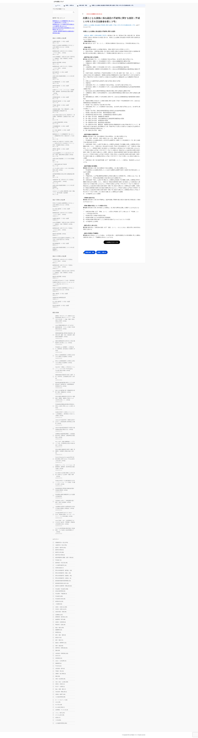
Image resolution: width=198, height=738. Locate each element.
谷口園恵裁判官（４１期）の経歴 (61, 81)
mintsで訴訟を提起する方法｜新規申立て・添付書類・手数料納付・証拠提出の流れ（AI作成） (64, 116)
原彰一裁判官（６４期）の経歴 (60, 293)
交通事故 (57, 614)
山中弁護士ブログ (59, 1)
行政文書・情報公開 (60, 691)
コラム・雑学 (58, 712)
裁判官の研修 (58, 549)
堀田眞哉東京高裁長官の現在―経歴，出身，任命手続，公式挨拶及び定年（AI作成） (65, 376)
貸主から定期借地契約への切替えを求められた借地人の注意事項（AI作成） (65, 361)
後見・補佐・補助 (59, 635)
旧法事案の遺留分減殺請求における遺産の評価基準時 (65, 495)
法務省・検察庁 (59, 694)
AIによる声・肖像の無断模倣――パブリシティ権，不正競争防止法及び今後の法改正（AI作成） (65, 443)
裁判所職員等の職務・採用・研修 (63, 557)
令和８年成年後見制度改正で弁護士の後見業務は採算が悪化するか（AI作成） (65, 428)
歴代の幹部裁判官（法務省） (62, 578)
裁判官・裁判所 (59, 547)
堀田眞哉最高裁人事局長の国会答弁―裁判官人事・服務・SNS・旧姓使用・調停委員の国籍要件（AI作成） (65, 335)
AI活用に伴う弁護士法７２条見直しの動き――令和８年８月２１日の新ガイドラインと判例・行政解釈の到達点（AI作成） (63, 143)
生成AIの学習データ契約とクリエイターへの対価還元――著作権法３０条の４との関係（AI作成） (65, 413)
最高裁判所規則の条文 (60, 583)
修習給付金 (58, 601)
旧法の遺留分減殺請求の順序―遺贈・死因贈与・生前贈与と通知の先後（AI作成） (65, 451)
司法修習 (57, 596)
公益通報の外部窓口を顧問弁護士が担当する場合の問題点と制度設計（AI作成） (65, 507)
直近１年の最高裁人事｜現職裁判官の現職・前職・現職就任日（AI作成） (65, 391)
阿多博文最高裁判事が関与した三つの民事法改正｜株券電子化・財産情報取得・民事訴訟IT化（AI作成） (65, 384)
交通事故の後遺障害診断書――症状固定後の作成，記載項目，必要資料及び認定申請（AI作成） (65, 435)
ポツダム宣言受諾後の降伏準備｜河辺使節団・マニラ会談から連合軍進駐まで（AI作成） (65, 530)
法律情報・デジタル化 (60, 709)
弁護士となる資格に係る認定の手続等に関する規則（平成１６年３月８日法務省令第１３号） (110, 25)
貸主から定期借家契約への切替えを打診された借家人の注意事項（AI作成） (65, 355)
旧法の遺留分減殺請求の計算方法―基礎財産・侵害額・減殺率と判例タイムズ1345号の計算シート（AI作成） (65, 398)
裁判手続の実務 (59, 554)
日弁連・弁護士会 (59, 609)
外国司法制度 (58, 567)
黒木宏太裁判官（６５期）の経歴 (61, 305)
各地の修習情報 (59, 591)
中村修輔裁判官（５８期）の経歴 (61, 126)
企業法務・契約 (59, 668)
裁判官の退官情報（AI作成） (60, 62)
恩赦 (56, 650)
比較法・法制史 (59, 684)
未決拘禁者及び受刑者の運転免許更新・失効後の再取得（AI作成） (65, 489)
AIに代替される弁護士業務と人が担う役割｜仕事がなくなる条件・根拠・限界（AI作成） (65, 474)
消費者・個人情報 (59, 673)
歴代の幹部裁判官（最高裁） (62, 570)
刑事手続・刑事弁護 (60, 647)
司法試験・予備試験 (60, 593)
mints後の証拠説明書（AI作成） (60, 122)
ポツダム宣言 (58, 715)
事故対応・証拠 (59, 624)
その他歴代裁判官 (59, 565)
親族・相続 (58, 627)
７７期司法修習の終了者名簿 (60, 164)
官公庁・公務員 (59, 686)
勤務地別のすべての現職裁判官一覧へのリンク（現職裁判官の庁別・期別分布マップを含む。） (63, 136)
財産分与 (57, 637)
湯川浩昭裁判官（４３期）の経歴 (61, 243)
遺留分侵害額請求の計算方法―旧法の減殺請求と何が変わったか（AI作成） (65, 341)
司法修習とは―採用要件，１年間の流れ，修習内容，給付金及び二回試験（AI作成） (65, 348)
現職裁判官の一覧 (59, 542)
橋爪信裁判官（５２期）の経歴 (60, 72)
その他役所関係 (59, 696)
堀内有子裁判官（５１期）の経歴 (61, 85)
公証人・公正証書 (59, 660)
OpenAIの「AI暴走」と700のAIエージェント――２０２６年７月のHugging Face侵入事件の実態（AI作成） (65, 368)
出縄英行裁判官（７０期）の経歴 (61, 41)
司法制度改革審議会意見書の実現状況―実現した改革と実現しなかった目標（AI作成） (65, 406)
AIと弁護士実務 (59, 707)
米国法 (57, 717)
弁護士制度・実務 (89, 252)
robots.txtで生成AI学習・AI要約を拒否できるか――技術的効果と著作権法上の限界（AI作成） (65, 421)
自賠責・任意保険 (59, 622)
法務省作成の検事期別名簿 (59, 297)
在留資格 (57, 658)
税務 (56, 676)
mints (56, 702)
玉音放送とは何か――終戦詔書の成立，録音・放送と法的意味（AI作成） (65, 501)
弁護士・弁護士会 (102, 252)
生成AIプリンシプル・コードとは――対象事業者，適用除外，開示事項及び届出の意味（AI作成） (63, 91)
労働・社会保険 (59, 678)
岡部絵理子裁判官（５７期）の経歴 (61, 101)
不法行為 (57, 665)
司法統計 (57, 560)
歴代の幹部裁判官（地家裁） (62, 575)
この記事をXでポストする (111, 242)
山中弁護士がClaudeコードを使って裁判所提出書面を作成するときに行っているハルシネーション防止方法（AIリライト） (63, 282)
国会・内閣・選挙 (59, 689)
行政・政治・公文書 (60, 681)
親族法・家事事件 (59, 642)
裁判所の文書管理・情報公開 (62, 585)
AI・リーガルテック (60, 700)
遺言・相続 (58, 640)
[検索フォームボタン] (73, 12)
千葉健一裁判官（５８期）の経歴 (61, 105)
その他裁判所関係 (59, 723)
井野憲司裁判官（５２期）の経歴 (61, 97)
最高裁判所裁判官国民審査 (61, 580)
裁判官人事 (58, 552)
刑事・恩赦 (58, 645)
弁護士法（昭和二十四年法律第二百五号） (96, 35)
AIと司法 (57, 704)
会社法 (57, 655)
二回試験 (57, 604)
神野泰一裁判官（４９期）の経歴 (61, 149)
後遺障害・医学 (59, 619)
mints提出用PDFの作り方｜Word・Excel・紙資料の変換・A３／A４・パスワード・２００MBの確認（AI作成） (65, 514)
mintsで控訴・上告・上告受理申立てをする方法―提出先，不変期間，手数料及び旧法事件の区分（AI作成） (65, 522)
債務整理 (57, 663)
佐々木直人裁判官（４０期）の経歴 (61, 130)
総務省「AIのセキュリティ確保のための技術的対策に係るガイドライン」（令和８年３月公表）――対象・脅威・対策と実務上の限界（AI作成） (65, 318)
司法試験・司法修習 (60, 589)
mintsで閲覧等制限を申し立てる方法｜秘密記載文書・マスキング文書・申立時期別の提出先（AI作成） (65, 327)
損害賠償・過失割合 (60, 616)
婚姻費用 (57, 629)
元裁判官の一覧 (59, 545)
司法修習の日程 (59, 598)
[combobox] (62, 12)
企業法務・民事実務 (60, 653)
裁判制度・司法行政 (60, 562)
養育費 (57, 632)
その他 (57, 720)
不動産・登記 (58, 671)
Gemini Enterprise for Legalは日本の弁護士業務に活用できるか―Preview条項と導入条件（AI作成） (64, 459)
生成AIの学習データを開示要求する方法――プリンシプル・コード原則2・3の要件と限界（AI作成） (65, 482)
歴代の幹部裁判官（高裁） (61, 573)
